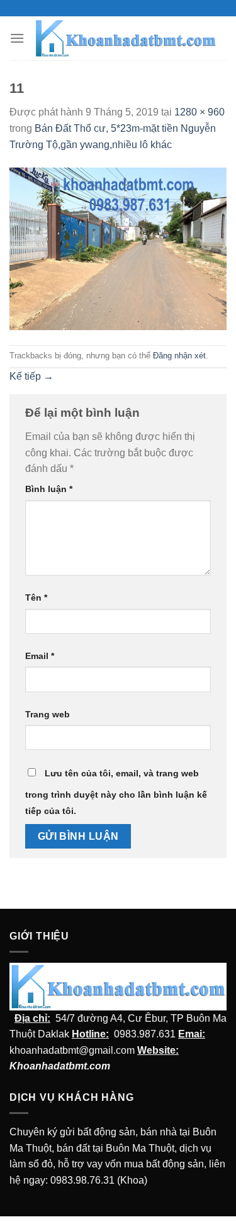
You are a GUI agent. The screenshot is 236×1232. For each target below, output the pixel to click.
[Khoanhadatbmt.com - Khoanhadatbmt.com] (125, 38)
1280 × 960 (199, 112)
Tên (36, 597)
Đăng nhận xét (179, 355)
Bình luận (48, 489)
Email (39, 656)
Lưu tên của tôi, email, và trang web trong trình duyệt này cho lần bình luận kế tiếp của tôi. (116, 792)
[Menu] (17, 38)
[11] (118, 248)
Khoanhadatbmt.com (59, 1066)
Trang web (47, 714)
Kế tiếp (31, 376)
